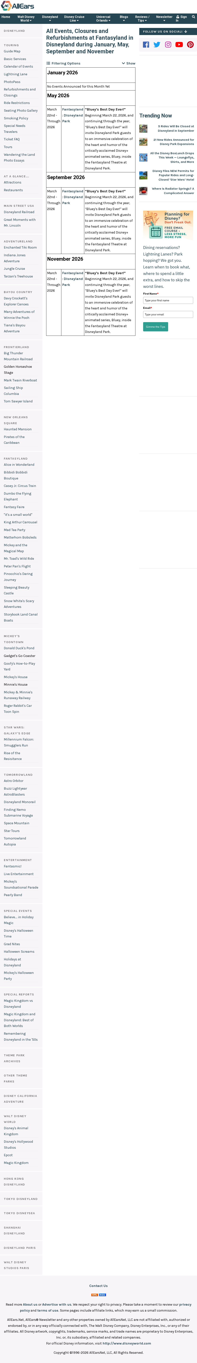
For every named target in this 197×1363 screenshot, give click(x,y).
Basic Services (15, 59)
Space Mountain (16, 823)
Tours (8, 147)
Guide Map (12, 51)
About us (30, 1304)
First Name (151, 293)
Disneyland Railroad (19, 212)
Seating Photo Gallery (21, 110)
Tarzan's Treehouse (18, 276)
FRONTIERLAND (16, 347)
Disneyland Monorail (20, 802)
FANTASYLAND (16, 458)
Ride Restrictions (17, 103)
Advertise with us (56, 1304)
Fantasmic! (13, 866)
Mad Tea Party (14, 530)
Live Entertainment (19, 874)
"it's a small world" (18, 515)
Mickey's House (16, 677)
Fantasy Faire (14, 507)
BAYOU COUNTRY (18, 292)
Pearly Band (13, 895)
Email (147, 308)
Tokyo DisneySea (19, 1213)
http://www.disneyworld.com (127, 1343)
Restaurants (13, 190)
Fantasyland (72, 109)
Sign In (181, 18)
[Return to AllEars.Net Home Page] (29, 10)
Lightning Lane (15, 74)
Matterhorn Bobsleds (20, 537)
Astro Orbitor (13, 781)
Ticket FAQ (12, 139)
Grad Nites (12, 944)
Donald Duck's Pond (19, 648)
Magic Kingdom (16, 1163)
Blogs (124, 17)
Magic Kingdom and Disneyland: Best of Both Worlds (19, 1020)
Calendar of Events (18, 66)
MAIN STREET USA (19, 206)
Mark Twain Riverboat (20, 380)
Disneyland (50, 17)
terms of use (47, 1310)
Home (6, 17)
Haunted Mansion (18, 429)
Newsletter (164, 17)
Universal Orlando (103, 18)
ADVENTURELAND (18, 241)
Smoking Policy (16, 118)
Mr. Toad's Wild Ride (19, 558)
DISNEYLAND (14, 31)
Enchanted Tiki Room (20, 247)
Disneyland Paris (20, 1248)
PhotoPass (12, 82)
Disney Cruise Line (74, 18)
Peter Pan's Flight (17, 566)
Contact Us (98, 1286)
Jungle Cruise (14, 268)
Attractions (12, 182)
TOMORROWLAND (18, 775)
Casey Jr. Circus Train (20, 486)
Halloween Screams (19, 951)
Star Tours (12, 831)
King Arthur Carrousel (20, 522)
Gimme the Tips (155, 326)
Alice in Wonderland (19, 464)
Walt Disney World (26, 18)
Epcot (8, 1155)
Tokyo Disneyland (21, 1199)
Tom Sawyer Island (18, 401)
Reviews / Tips (142, 18)
